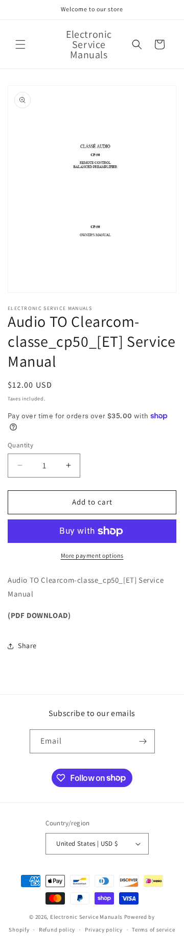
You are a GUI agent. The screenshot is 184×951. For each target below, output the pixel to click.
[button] (20, 44)
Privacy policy (104, 929)
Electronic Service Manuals (86, 916)
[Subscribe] (143, 741)
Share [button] (27, 645)
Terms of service (153, 929)
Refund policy (57, 929)
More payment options (92, 555)
